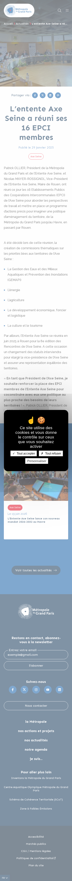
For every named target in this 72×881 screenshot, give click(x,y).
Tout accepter (25, 453)
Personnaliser (36, 461)
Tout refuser (52, 453)
